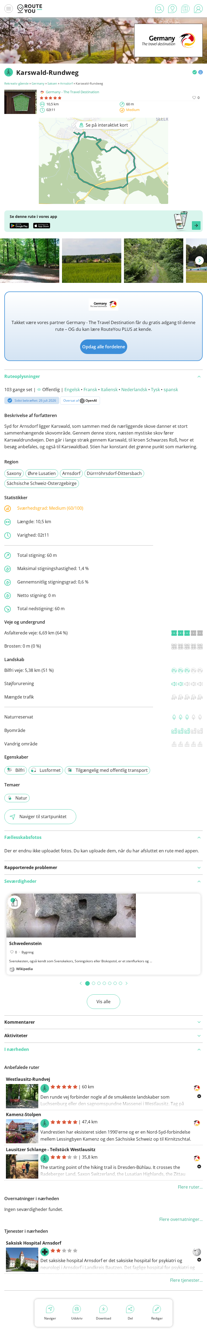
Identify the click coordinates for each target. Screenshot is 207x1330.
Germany (38, 83)
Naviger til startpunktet (43, 816)
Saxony (14, 473)
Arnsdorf (66, 83)
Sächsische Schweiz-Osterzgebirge (42, 483)
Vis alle (103, 1002)
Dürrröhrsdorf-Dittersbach (114, 473)
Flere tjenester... (186, 1280)
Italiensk (109, 390)
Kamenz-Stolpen (23, 1114)
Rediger (157, 1318)
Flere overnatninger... (181, 1219)
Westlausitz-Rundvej (28, 1079)
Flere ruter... (190, 1187)
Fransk (90, 390)
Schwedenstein (25, 943)
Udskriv (76, 1318)
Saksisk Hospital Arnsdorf (33, 1243)
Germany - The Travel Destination (72, 91)
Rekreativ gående (16, 83)
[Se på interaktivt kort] (103, 200)
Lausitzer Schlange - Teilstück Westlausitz (50, 1149)
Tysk (155, 390)
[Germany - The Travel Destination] (168, 49)
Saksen (52, 83)
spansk (171, 390)
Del (130, 1318)
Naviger (50, 1318)
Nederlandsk (134, 390)
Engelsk (72, 390)
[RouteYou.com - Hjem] (29, 8)
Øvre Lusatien (42, 473)
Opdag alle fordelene (103, 347)
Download (103, 1318)
